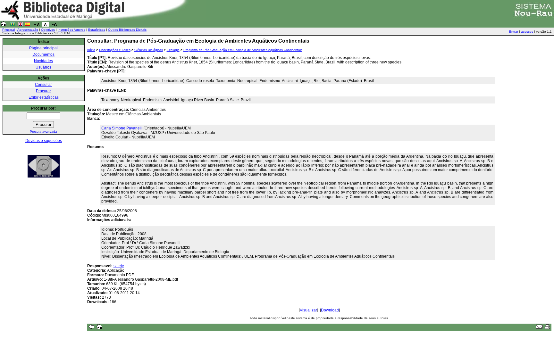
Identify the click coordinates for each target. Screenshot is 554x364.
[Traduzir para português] (12, 25)
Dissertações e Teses (114, 50)
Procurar (43, 91)
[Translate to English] (20, 25)
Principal (8, 29)
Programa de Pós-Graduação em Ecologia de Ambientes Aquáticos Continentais (242, 50)
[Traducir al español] (27, 25)
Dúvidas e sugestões (43, 140)
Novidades (43, 61)
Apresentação (27, 29)
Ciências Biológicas (148, 50)
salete (118, 266)
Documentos (43, 54)
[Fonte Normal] (45, 25)
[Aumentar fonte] (36, 25)
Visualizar (308, 310)
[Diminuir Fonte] (54, 25)
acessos (527, 31)
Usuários (43, 67)
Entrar (513, 31)
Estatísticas (96, 29)
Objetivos (48, 29)
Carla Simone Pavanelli (122, 128)
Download (330, 310)
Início (91, 50)
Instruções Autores (71, 29)
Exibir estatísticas (44, 97)
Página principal (43, 48)
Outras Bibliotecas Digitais (127, 29)
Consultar (43, 84)
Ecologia (173, 50)
